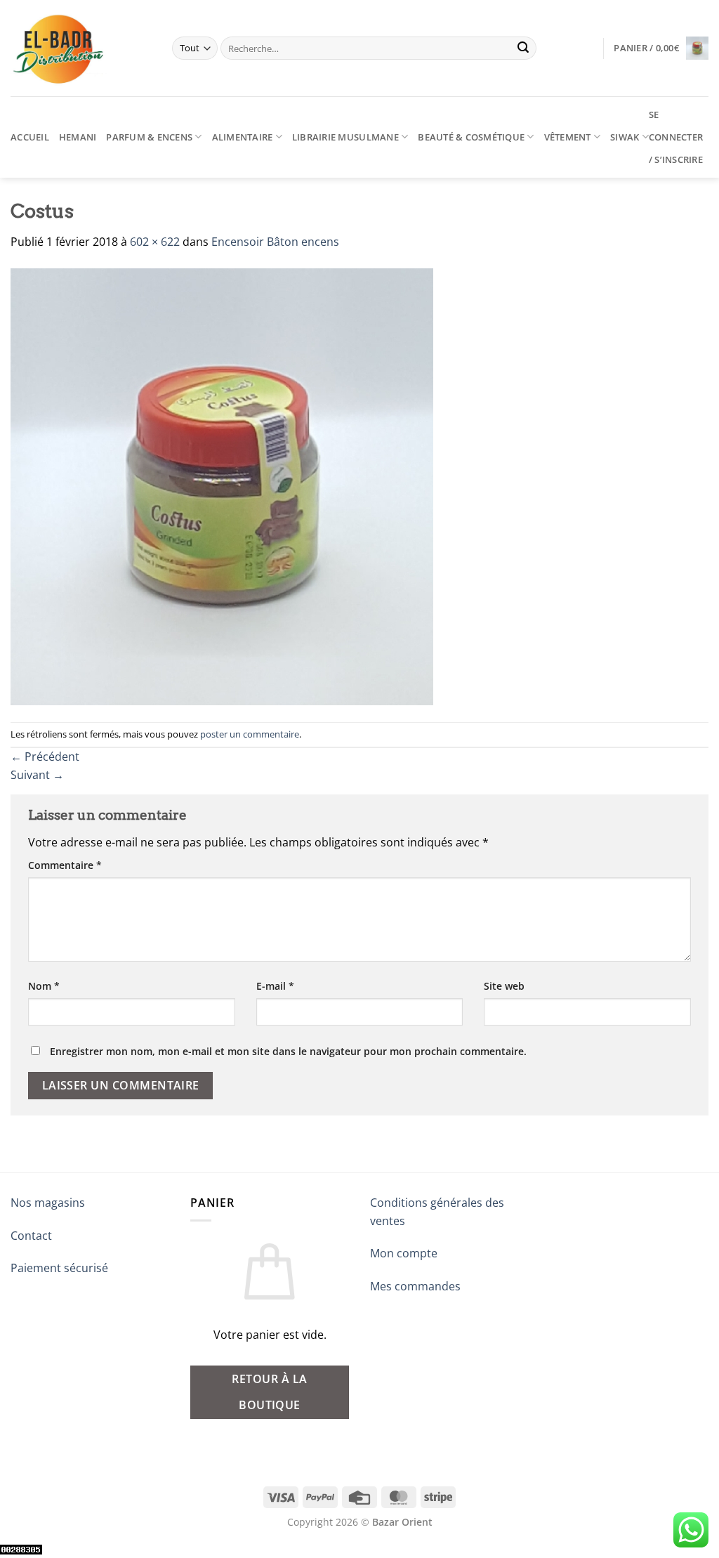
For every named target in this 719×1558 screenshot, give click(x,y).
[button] (661, 48)
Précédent (45, 756)
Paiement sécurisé (59, 1268)
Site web (504, 986)
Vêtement (567, 137)
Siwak (624, 137)
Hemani (78, 137)
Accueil (30, 137)
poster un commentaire (249, 734)
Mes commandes (415, 1286)
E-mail (275, 986)
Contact (31, 1235)
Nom (44, 986)
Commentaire (65, 865)
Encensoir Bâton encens (275, 241)
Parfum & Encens (149, 137)
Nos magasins (48, 1202)
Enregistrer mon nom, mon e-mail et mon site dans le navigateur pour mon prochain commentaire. (288, 1051)
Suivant (37, 775)
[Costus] (222, 485)
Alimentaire (242, 137)
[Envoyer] (524, 48)
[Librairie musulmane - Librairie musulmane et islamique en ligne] (81, 48)
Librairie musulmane (345, 137)
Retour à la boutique (269, 1392)
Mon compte (403, 1253)
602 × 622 (155, 241)
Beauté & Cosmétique (471, 137)
